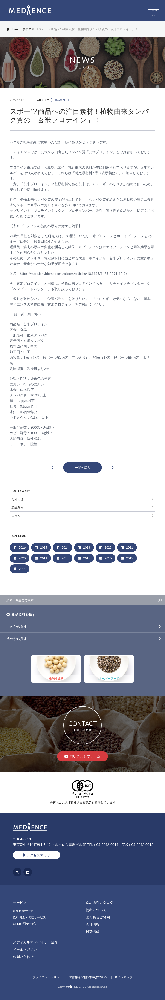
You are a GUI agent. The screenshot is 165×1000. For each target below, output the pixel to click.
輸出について (96, 910)
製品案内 (60, 100)
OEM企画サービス (25, 923)
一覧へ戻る (82, 467)
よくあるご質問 (98, 917)
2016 (108, 558)
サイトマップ (124, 977)
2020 (22, 558)
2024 (65, 547)
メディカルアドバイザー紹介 (35, 942)
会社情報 (92, 924)
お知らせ (17, 499)
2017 (86, 558)
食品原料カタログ (99, 902)
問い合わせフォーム (85, 756)
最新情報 (92, 932)
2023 (86, 547)
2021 (129, 547)
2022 (108, 547)
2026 (22, 547)
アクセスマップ (38, 855)
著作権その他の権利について (88, 977)
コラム (15, 515)
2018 (65, 558)
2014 (22, 569)
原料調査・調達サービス (29, 917)
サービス (20, 902)
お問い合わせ (23, 957)
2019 (43, 558)
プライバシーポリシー (47, 977)
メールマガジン (25, 949)
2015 (129, 558)
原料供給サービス (25, 911)
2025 (43, 547)
